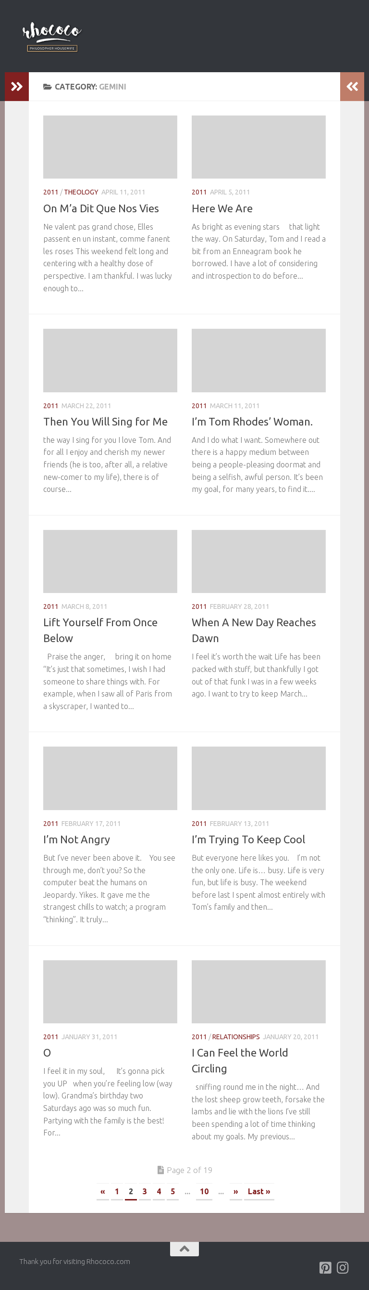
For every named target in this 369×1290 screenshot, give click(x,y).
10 (204, 1191)
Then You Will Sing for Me (105, 421)
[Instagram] (343, 1268)
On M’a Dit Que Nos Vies (101, 208)
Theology (81, 192)
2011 (51, 192)
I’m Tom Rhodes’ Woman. (252, 421)
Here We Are (222, 208)
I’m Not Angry (76, 839)
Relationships (236, 1037)
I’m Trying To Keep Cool (248, 839)
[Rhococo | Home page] (52, 36)
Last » (259, 1191)
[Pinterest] (325, 1268)
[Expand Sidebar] (17, 86)
